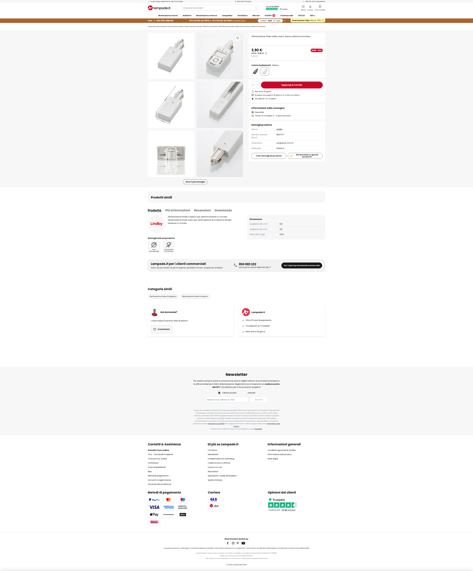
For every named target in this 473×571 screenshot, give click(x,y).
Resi (150, 471)
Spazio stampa (215, 480)
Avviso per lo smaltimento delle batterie (261, 548)
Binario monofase (210, 26)
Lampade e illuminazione (157, 26)
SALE (270, 20)
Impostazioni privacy (172, 548)
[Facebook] (229, 543)
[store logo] (159, 7)
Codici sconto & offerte (219, 462)
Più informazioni (177, 210)
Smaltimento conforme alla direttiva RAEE (293, 548)
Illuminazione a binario (193, 26)
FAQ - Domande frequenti (160, 454)
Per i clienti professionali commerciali (302, 265)
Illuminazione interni (175, 26)
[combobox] (220, 8)
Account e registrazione (159, 480)
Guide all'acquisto (228, 475)
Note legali (273, 458)
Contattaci (153, 462)
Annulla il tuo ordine (158, 450)
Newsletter (213, 454)
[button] (171, 105)
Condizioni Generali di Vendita (202, 548)
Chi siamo (212, 450)
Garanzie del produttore (159, 484)
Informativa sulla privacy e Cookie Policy (230, 548)
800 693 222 (247, 264)
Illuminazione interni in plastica (163, 296)
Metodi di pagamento (158, 475)
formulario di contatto (216, 424)
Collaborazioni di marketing (221, 458)
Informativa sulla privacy (280, 454)
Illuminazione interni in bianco (195, 296)
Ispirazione (213, 475)
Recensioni (202, 210)
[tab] (154, 210)
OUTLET (301, 15)
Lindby (279, 129)
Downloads (223, 210)
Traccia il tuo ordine (157, 458)
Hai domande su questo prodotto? (307, 155)
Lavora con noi (215, 467)
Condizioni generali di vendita (282, 450)
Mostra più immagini (195, 182)
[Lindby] (156, 224)
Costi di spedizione (157, 467)
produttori (258, 429)
